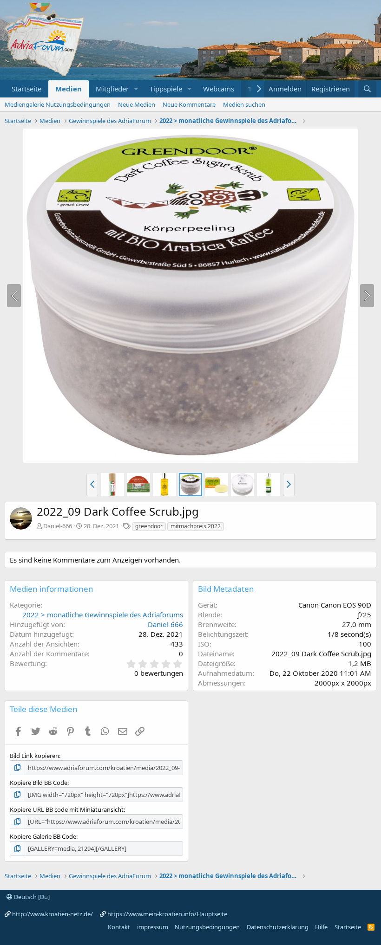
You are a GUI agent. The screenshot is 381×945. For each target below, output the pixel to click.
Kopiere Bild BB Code (38, 782)
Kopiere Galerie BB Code (43, 836)
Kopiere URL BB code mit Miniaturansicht (67, 809)
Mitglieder (112, 88)
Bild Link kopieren (34, 755)
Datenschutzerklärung (278, 927)
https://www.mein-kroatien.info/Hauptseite (167, 914)
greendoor (149, 526)
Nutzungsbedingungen (207, 927)
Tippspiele (166, 88)
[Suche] (367, 88)
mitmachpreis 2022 (196, 526)
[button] (136, 88)
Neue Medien (136, 104)
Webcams (218, 88)
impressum (152, 927)
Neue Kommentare (189, 104)
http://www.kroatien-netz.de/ (52, 914)
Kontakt (119, 927)
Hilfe (321, 927)
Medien (68, 88)
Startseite (26, 88)
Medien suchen (244, 104)
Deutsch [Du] (31, 897)
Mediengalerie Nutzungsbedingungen (58, 104)
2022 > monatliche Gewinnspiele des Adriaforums (102, 614)
